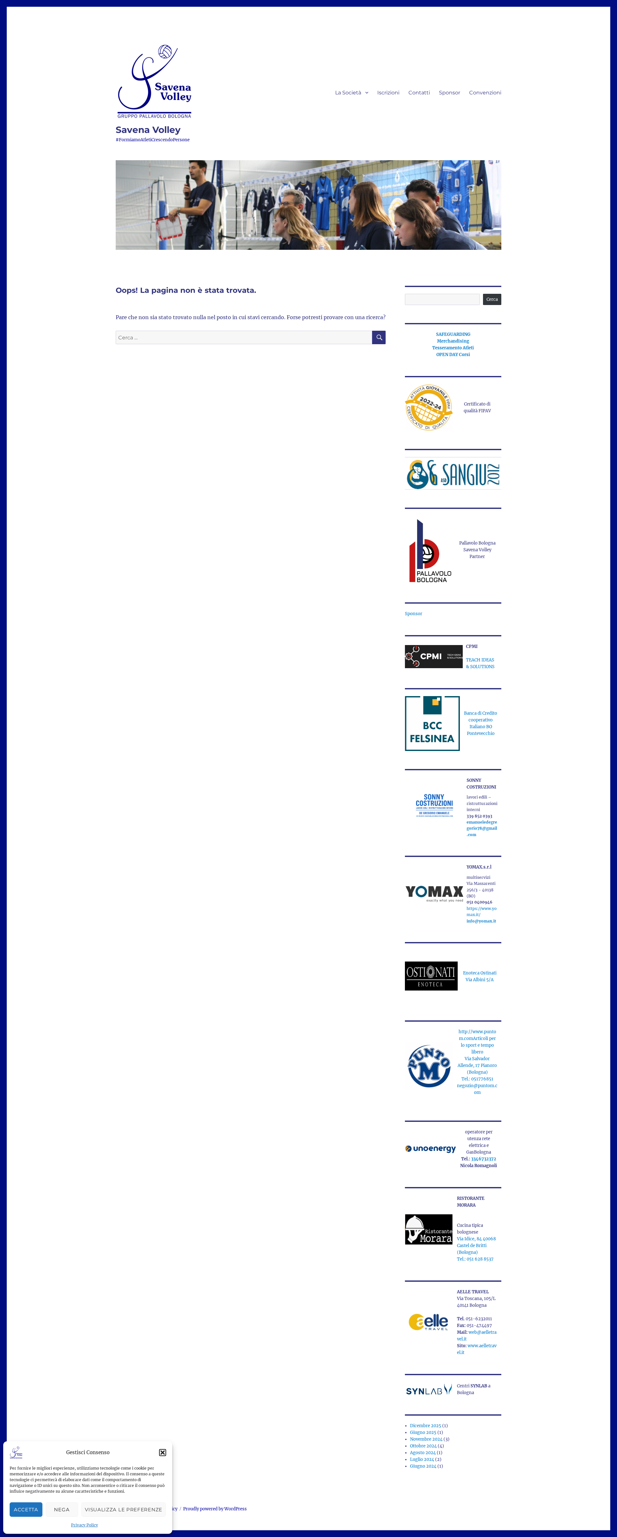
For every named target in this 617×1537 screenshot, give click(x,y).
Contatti (419, 93)
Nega (61, 1509)
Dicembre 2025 (425, 1425)
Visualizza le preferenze (123, 1509)
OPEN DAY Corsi (453, 354)
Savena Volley (148, 129)
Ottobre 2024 (423, 1446)
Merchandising (453, 341)
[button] (162, 1452)
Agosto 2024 (423, 1452)
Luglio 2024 (422, 1459)
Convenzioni (485, 93)
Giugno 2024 (423, 1466)
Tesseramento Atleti (453, 348)
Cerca (492, 299)
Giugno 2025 (423, 1432)
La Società (348, 93)
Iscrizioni (388, 93)
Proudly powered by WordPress (215, 1509)
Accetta (26, 1509)
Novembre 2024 (426, 1439)
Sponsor (449, 93)
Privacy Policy (84, 1525)
